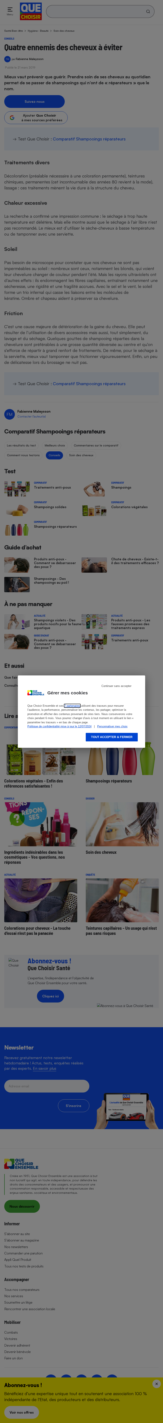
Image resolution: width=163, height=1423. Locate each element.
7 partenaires (72, 705)
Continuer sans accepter (116, 686)
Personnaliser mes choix (112, 726)
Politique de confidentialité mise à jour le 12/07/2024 (59, 726)
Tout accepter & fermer (111, 737)
